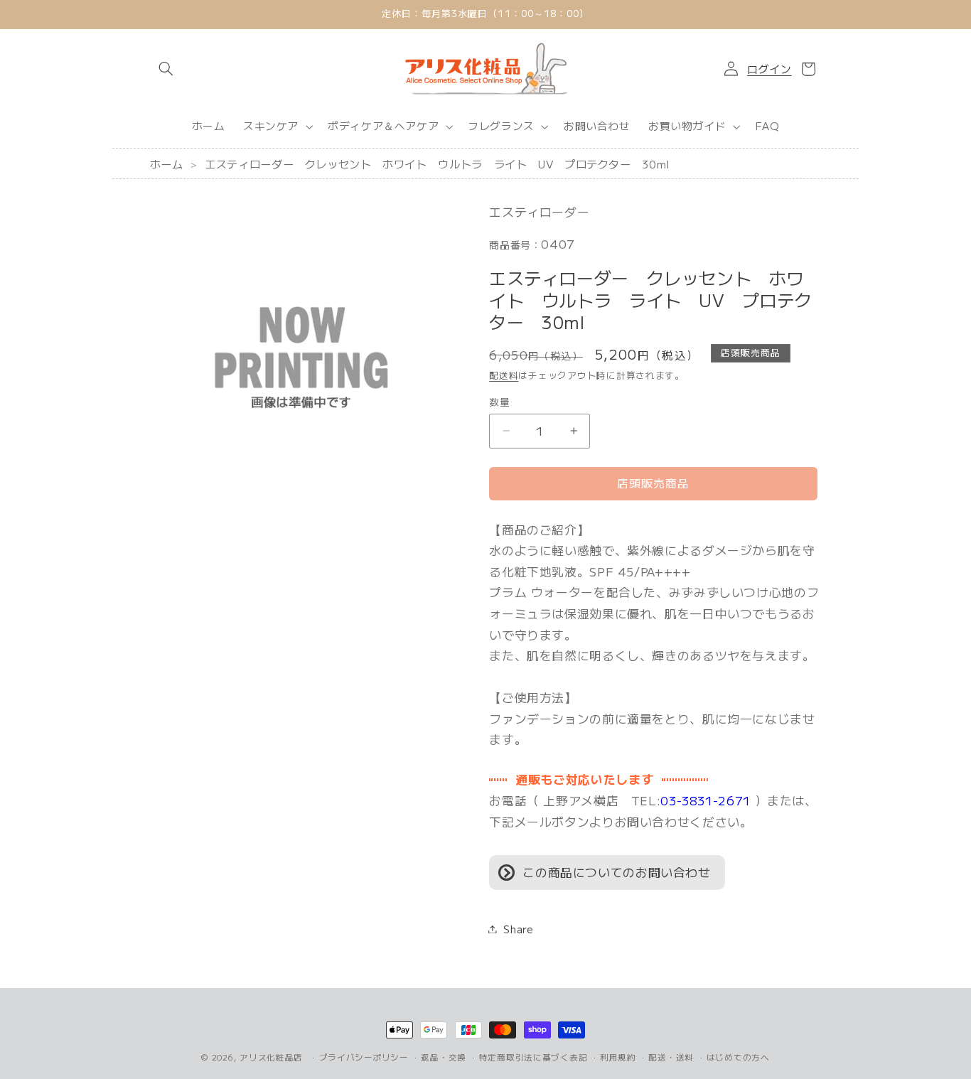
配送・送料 (671, 1057)
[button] (166, 69)
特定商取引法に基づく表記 (533, 1057)
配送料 (503, 375)
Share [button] (518, 928)
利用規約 (618, 1057)
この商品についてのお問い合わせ (616, 872)
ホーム (166, 163)
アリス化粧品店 (271, 1057)
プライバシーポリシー (364, 1057)
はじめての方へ (738, 1057)
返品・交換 (443, 1057)
